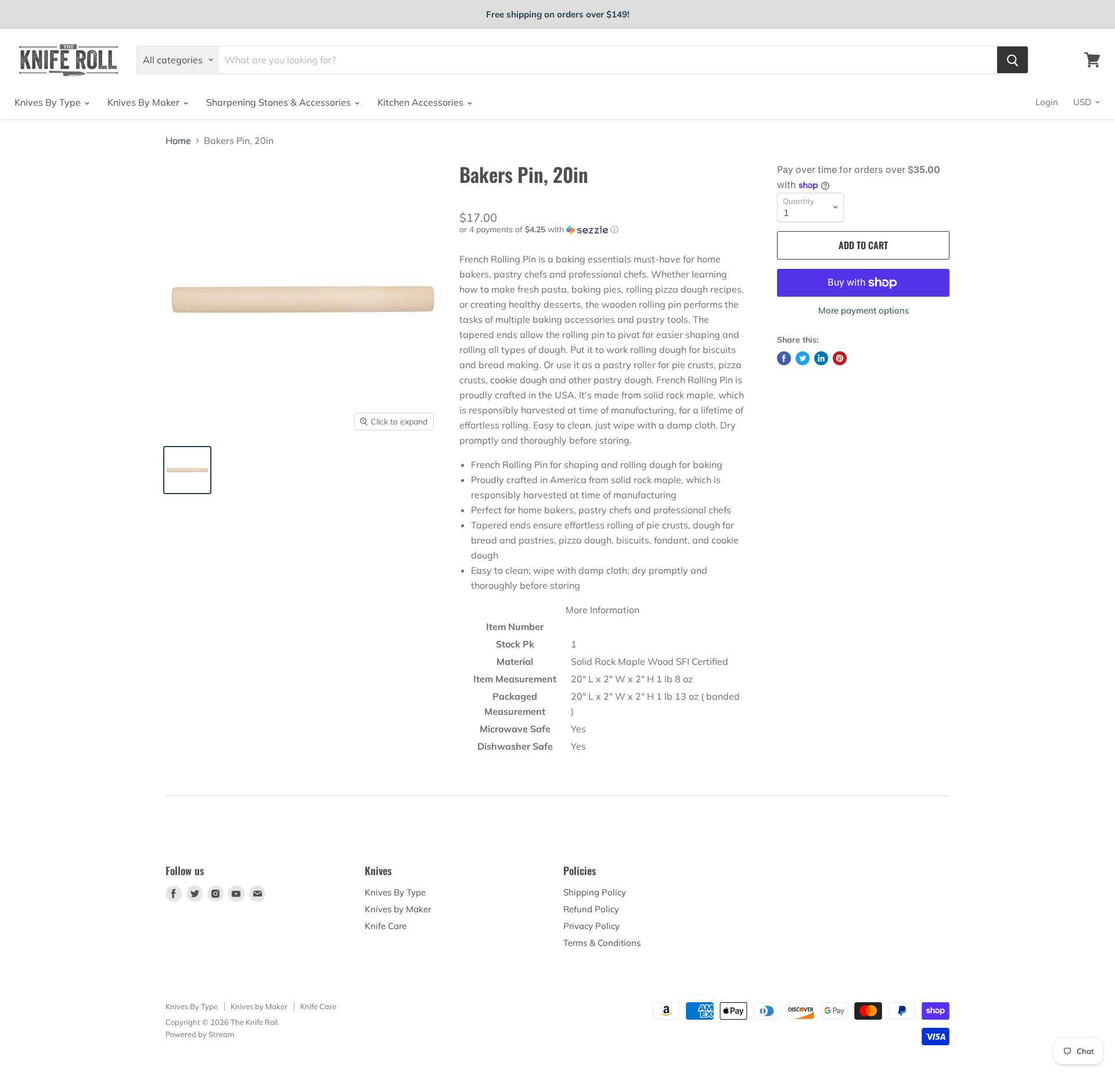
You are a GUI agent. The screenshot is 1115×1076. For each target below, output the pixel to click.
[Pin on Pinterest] (840, 358)
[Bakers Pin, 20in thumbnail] (187, 470)
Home (178, 140)
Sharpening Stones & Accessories (279, 102)
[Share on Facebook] (784, 358)
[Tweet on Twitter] (803, 358)
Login (1046, 101)
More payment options (863, 310)
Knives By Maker (144, 102)
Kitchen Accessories (421, 102)
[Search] (1012, 59)
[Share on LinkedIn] (821, 358)
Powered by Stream (200, 1034)
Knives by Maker (398, 909)
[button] (602, 229)
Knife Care (386, 925)
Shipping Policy (594, 892)
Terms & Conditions (602, 942)
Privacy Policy (591, 925)
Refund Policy (591, 909)
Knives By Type (49, 102)
